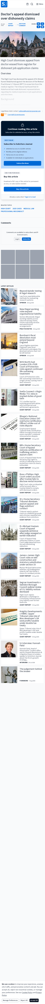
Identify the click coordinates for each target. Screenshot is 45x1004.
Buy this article (22, 189)
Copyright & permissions (16, 114)
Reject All (24, 1000)
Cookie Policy (27, 992)
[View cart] (27, 4)
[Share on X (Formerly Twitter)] (42, 23)
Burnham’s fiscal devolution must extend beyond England (28, 339)
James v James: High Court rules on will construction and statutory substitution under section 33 (30, 560)
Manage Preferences (10, 1000)
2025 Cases (17, 208)
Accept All (34, 1000)
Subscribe (26, 239)
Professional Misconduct (12, 211)
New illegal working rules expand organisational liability (30, 311)
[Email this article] (42, 27)
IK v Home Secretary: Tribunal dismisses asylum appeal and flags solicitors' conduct (30, 503)
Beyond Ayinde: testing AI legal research (31, 292)
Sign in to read (30, 197)
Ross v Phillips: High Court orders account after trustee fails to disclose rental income (30, 478)
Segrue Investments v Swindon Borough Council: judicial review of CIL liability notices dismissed (30, 587)
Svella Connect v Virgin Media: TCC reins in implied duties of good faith (31, 395)
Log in (17, 239)
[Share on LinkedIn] (38, 23)
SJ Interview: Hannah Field (30, 644)
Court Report (10, 25)
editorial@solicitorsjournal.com (29, 111)
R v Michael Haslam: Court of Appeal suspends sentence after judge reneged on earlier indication (31, 531)
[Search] (32, 4)
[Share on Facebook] (38, 27)
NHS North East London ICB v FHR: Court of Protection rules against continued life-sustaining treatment (31, 367)
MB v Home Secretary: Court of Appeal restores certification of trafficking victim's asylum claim (31, 450)
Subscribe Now (22, 163)
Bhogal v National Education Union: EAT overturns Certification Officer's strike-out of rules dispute (30, 421)
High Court (6, 208)
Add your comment (22, 25)
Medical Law (29, 208)
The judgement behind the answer (31, 670)
